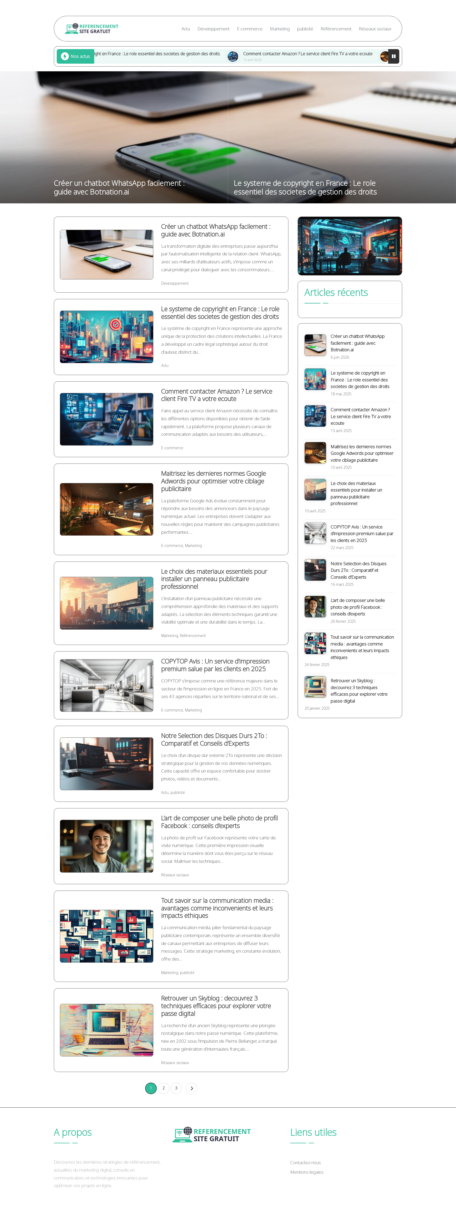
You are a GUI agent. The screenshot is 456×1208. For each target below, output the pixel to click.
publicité (177, 792)
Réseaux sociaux (175, 874)
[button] (191, 1088)
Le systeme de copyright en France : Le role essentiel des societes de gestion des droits (305, 187)
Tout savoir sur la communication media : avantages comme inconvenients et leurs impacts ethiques (217, 908)
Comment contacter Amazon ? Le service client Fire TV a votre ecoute (244, 54)
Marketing (193, 545)
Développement (175, 283)
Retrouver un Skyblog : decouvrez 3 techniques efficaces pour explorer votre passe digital (216, 1006)
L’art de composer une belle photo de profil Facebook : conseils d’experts (219, 821)
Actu (165, 365)
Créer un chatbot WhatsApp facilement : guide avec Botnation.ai (119, 187)
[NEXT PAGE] (191, 1088)
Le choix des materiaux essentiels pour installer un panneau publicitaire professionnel (214, 579)
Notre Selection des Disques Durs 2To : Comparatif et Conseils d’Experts (214, 739)
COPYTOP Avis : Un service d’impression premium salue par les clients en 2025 (215, 665)
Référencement (193, 635)
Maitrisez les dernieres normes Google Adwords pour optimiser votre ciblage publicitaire (213, 481)
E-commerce (172, 447)
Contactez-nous (305, 1162)
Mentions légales (307, 1172)
